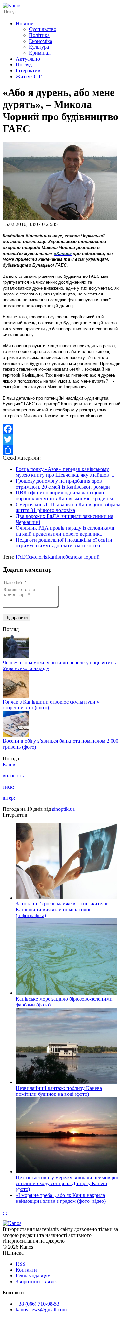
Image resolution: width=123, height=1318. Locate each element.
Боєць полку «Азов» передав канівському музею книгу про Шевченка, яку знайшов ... (65, 472)
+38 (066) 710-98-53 (37, 1304)
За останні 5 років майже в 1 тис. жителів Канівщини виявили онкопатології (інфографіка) (62, 909)
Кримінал (40, 53)
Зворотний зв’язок (36, 1281)
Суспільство (42, 29)
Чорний (91, 557)
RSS (20, 1264)
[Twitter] (61, 439)
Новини (25, 23)
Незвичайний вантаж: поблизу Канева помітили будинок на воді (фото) (59, 1091)
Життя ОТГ (29, 76)
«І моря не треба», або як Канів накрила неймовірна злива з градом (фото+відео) (61, 1198)
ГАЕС (22, 557)
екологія (38, 557)
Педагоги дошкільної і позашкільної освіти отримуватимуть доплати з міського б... (64, 542)
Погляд (24, 64)
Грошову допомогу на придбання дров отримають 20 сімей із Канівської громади (63, 484)
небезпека (71, 557)
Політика (39, 35)
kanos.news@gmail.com (41, 1309)
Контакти (26, 1270)
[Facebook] (61, 429)
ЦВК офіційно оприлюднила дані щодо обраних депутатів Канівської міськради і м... (66, 495)
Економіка (40, 41)
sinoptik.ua (63, 809)
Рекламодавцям (33, 1275)
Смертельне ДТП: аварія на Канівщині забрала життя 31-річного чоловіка (68, 507)
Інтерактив (28, 70)
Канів (53, 557)
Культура (39, 47)
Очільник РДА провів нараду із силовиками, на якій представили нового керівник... (66, 531)
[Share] (61, 450)
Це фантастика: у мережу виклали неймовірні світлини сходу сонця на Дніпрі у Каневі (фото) (67, 1183)
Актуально (28, 59)
